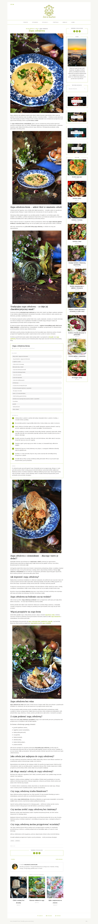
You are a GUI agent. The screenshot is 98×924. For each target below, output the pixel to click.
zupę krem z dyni (49, 614)
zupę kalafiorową (35, 623)
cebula (12, 840)
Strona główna (30, 28)
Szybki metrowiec (59, 859)
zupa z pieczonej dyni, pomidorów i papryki (40, 621)
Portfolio (55, 22)
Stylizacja (45, 22)
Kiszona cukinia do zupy (36, 900)
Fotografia (35, 22)
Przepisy (25, 22)
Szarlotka (13, 859)
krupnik (51, 337)
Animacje (65, 22)
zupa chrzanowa (55, 616)
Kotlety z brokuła (77, 220)
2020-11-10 (12, 845)
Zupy (37, 28)
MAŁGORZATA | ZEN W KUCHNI (30, 864)
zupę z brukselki (46, 623)
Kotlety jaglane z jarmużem (77, 356)
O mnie (73, 22)
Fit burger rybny (77, 377)
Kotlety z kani (77, 241)
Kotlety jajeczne (77, 177)
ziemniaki (18, 840)
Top (86, 921)
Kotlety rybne (77, 198)
